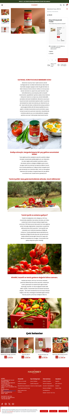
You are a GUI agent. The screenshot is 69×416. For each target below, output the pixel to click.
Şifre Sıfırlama (58, 383)
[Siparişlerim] (64, 5)
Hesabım (57, 386)
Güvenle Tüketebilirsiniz (48, 386)
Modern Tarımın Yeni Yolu (49, 392)
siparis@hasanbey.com (10, 390)
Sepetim (57, 381)
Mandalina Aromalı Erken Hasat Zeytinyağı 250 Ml (59, 31)
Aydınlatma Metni (22, 383)
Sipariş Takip (58, 388)
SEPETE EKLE (63, 60)
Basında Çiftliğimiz (47, 388)
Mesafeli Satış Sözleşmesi (24, 386)
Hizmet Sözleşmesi (47, 383)
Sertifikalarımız (46, 390)
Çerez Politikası (33, 381)
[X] (9, 404)
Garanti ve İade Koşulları (36, 386)
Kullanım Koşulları (47, 381)
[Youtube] (13, 404)
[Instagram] (6, 404)
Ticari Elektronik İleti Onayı (24, 388)
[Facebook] (2, 404)
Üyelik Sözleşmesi (34, 383)
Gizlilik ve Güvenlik (22, 381)
